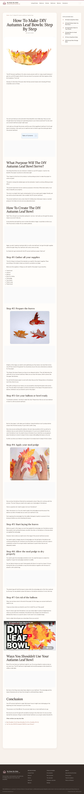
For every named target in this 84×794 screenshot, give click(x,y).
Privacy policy (68, 775)
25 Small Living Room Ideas (71, 19)
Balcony (59, 3)
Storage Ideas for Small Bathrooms (71, 33)
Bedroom (42, 3)
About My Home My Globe (70, 773)
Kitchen (47, 3)
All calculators (50, 773)
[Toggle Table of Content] (35, 136)
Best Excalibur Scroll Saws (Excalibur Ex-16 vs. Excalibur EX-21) (22, 722)
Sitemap (48, 782)
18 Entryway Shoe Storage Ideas (71, 41)
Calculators (65, 3)
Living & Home (34, 3)
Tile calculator (50, 778)
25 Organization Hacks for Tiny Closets (71, 28)
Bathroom (53, 3)
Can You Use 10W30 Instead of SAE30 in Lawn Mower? (20, 724)
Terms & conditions (69, 778)
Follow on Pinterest (69, 780)
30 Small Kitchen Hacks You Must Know (71, 24)
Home (7, 15)
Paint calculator (50, 775)
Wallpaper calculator (51, 780)
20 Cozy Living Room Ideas (71, 37)
